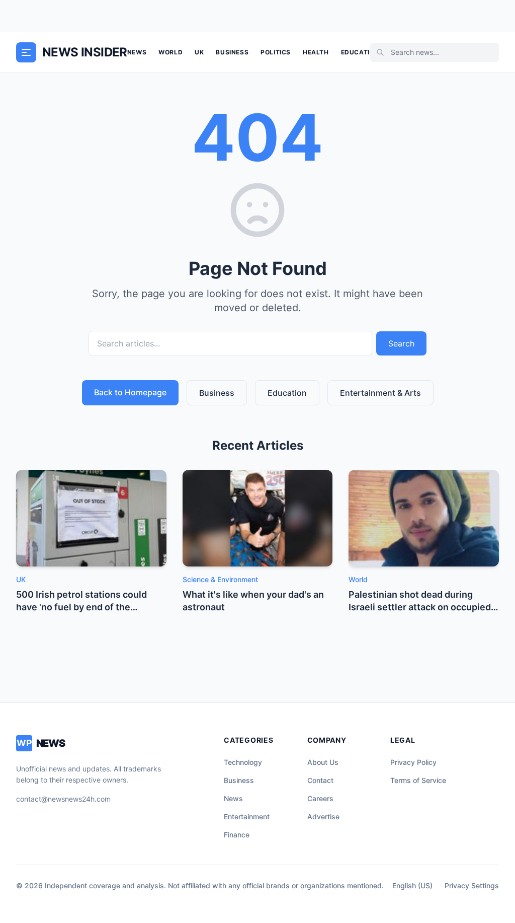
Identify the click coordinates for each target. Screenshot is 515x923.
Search (401, 343)
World (170, 52)
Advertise (323, 816)
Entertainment (247, 816)
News (136, 52)
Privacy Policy (413, 762)
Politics (276, 52)
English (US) (412, 885)
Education (360, 52)
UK (199, 52)
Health (316, 52)
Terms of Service (418, 780)
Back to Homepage (130, 392)
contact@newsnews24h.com (63, 799)
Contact (320, 780)
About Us (322, 762)
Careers (320, 798)
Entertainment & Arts (380, 393)
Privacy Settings (472, 885)
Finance (236, 834)
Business (232, 52)
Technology (243, 762)
